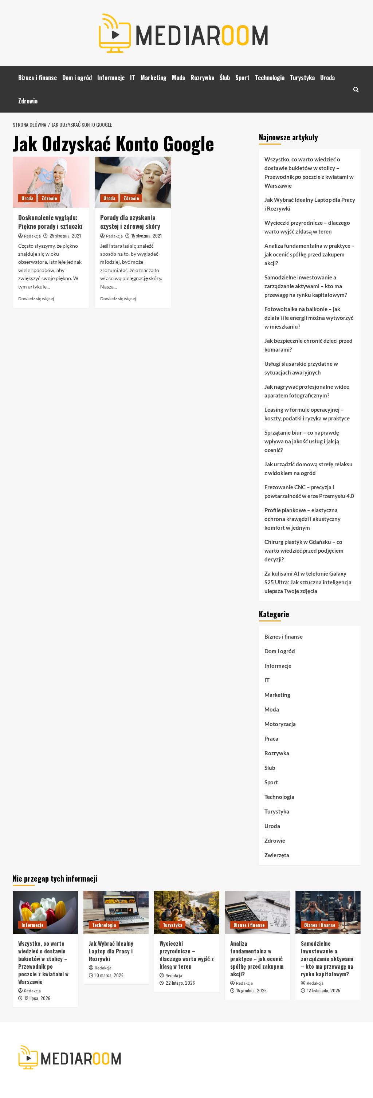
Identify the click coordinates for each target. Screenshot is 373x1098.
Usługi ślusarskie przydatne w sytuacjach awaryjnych (301, 368)
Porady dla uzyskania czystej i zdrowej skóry (130, 222)
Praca (271, 738)
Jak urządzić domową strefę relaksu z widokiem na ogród (308, 468)
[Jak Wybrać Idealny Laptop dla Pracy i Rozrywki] (116, 912)
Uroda (327, 77)
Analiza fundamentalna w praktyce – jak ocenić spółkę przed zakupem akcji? (309, 254)
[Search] (356, 89)
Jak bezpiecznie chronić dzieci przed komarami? (308, 345)
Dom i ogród (77, 77)
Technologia (269, 77)
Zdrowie (28, 101)
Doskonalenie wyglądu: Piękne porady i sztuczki (50, 222)
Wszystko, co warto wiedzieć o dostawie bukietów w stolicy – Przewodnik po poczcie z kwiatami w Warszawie (309, 172)
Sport (242, 77)
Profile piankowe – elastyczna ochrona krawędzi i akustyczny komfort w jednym (302, 519)
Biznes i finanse (37, 77)
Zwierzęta (276, 855)
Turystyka (302, 77)
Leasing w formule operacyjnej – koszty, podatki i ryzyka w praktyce (307, 413)
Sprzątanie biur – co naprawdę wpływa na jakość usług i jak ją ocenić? (301, 441)
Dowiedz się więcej (36, 298)
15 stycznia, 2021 (146, 235)
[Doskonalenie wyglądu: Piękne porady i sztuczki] (51, 182)
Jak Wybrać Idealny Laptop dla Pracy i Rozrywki (309, 204)
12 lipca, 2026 (37, 998)
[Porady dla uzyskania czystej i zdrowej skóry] (133, 182)
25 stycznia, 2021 (65, 235)
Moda (178, 77)
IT (132, 77)
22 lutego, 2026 (180, 983)
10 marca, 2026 (109, 975)
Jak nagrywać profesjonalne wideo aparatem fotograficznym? (307, 391)
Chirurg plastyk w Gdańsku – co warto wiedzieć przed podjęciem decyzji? (303, 550)
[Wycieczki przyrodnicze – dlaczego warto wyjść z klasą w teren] (186, 912)
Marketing (153, 77)
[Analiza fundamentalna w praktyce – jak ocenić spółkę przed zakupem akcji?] (257, 912)
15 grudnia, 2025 (251, 990)
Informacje (111, 77)
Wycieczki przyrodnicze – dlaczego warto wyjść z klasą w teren (307, 227)
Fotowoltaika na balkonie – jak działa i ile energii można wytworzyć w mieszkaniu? (308, 318)
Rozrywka (202, 77)
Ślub (225, 77)
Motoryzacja (280, 724)
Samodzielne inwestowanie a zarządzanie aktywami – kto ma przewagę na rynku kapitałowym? (305, 286)
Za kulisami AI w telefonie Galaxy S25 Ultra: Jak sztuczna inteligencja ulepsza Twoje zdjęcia (308, 582)
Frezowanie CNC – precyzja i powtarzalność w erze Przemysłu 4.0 (309, 491)
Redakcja (32, 236)
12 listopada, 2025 (323, 990)
